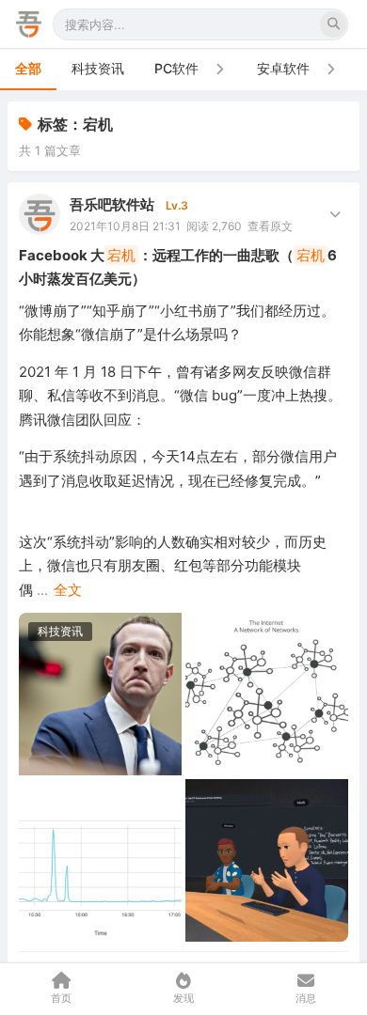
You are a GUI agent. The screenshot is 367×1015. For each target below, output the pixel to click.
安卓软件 (283, 68)
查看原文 (270, 226)
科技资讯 (98, 68)
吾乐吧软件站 (112, 204)
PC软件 (176, 68)
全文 (68, 590)
